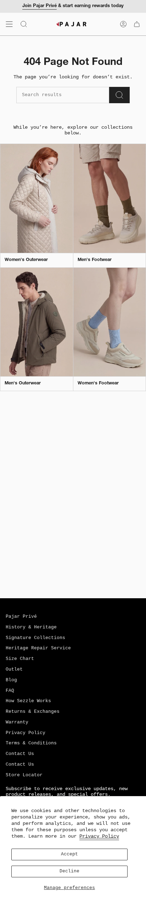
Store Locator (24, 775)
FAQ (10, 690)
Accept (69, 854)
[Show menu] (9, 24)
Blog (11, 680)
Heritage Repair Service (38, 648)
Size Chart (20, 658)
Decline (69, 871)
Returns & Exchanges (33, 711)
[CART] (137, 24)
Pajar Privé (21, 616)
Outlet (14, 669)
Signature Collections (35, 637)
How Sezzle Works (28, 701)
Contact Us (20, 753)
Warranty (17, 722)
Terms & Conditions (31, 743)
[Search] (119, 95)
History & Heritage (31, 627)
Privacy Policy (99, 836)
